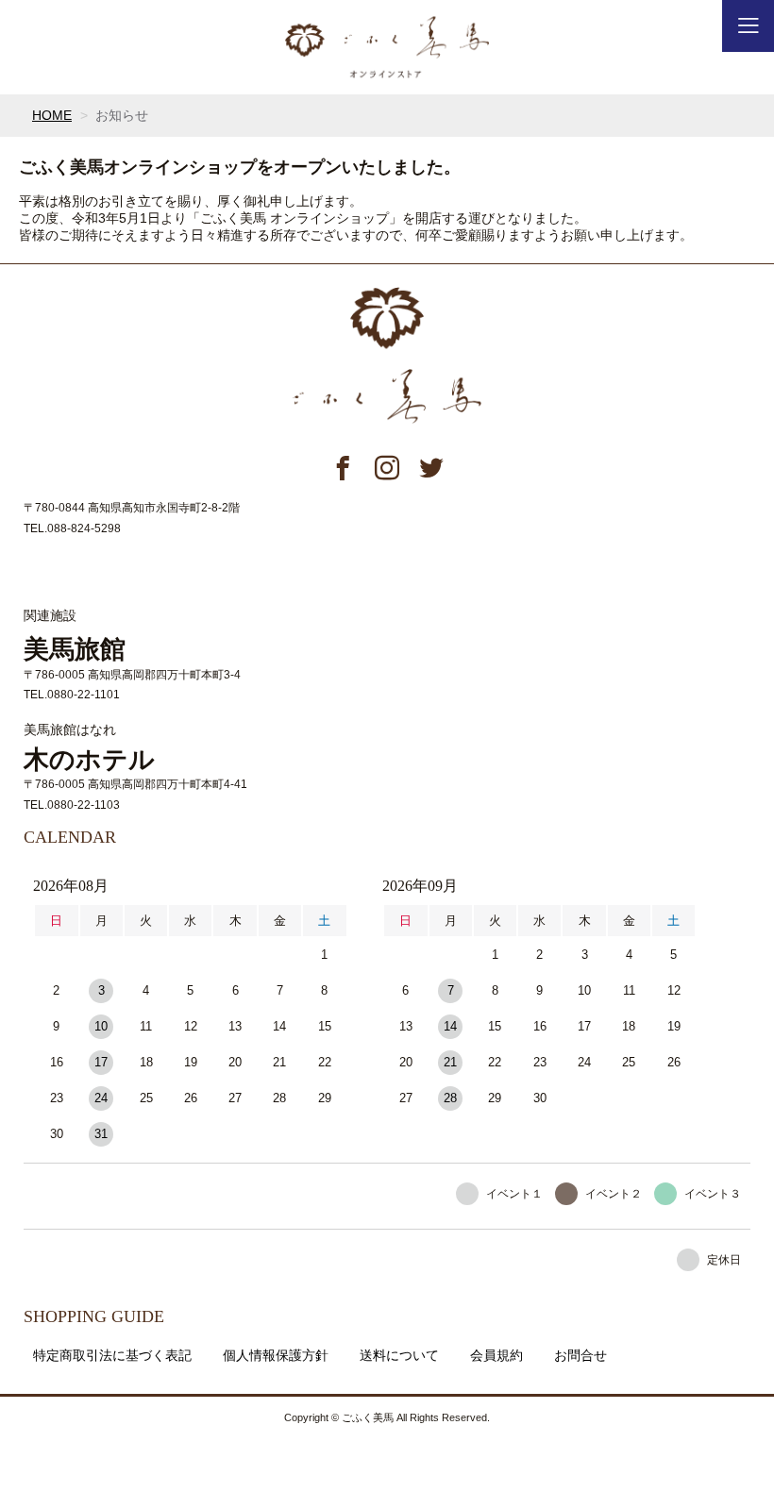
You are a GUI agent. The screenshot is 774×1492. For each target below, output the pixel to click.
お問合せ (580, 1355)
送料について (399, 1355)
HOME (52, 115)
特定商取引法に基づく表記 (112, 1355)
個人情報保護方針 (275, 1355)
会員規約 (496, 1355)
